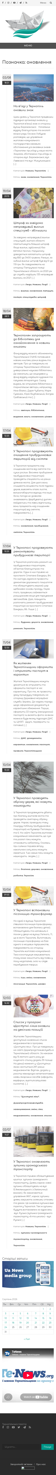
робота (18, 875)
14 (36, 1318)
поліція (17, 297)
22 (43, 1322)
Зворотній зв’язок (21, 1464)
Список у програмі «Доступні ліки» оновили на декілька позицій (31, 1026)
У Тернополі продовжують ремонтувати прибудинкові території (33, 551)
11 (13, 1318)
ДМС (23, 738)
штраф (41, 297)
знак (23, 177)
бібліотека (37, 410)
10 (5, 1318)
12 (20, 1318)
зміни (29, 977)
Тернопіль (40, 170)
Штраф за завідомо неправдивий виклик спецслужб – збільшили (30, 227)
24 (5, 1327)
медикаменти (21, 1115)
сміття (17, 532)
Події (45, 284)
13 (28, 1318)
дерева (35, 869)
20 (27, 1322)
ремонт (18, 628)
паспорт (44, 744)
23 (50, 1322)
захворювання (21, 1109)
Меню (43, 3)
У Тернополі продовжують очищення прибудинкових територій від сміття (33, 455)
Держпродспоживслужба (28, 1103)
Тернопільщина (33, 751)
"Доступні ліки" (30, 1096)
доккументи (34, 738)
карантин (19, 744)
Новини (29, 170)
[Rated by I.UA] (28, 1468)
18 (13, 1322)
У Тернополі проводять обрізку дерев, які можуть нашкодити (32, 802)
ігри (23, 977)
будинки (25, 622)
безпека (25, 869)
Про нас (41, 1464)
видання (18, 416)
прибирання (41, 526)
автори (25, 410)
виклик (25, 291)
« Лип (27, 1339)
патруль (48, 291)
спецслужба (30, 297)
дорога (35, 622)
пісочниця (19, 984)
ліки (40, 1109)
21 (36, 1322)
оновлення (33, 177)
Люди (28, 284)
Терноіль (29, 875)
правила (18, 751)
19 (20, 1322)
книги (27, 416)
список (48, 1115)
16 (50, 1318)
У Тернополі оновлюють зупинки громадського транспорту (31, 1165)
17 (6, 1322)
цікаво (48, 416)
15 (43, 1318)
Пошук (47, 1447)
